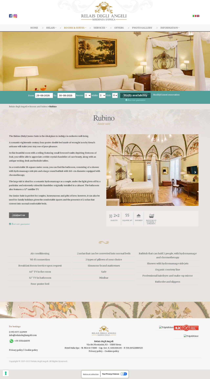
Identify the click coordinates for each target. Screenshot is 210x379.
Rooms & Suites (74, 27)
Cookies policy (112, 351)
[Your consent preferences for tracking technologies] (6, 373)
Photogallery (142, 27)
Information (169, 27)
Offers (119, 27)
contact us (19, 215)
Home (34, 27)
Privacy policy (16, 350)
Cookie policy (31, 350)
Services (99, 27)
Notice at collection (91, 374)
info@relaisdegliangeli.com (23, 335)
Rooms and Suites (38, 106)
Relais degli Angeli (18, 106)
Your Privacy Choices (110, 374)
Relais (50, 27)
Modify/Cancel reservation (166, 94)
